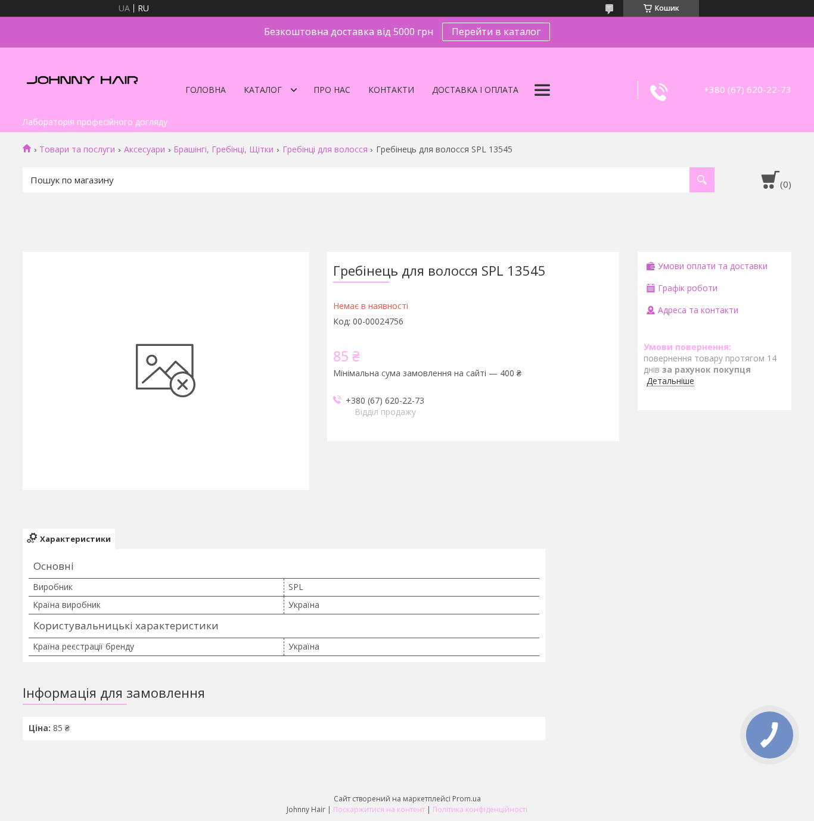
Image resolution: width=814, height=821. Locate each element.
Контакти (391, 89)
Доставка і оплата (475, 89)
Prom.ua (466, 799)
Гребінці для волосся (325, 149)
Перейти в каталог (496, 31)
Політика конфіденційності (480, 809)
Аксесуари (144, 149)
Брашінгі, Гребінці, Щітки (223, 149)
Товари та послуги (77, 149)
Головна (205, 89)
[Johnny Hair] (82, 79)
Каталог (263, 89)
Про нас (331, 89)
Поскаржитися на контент (379, 809)
